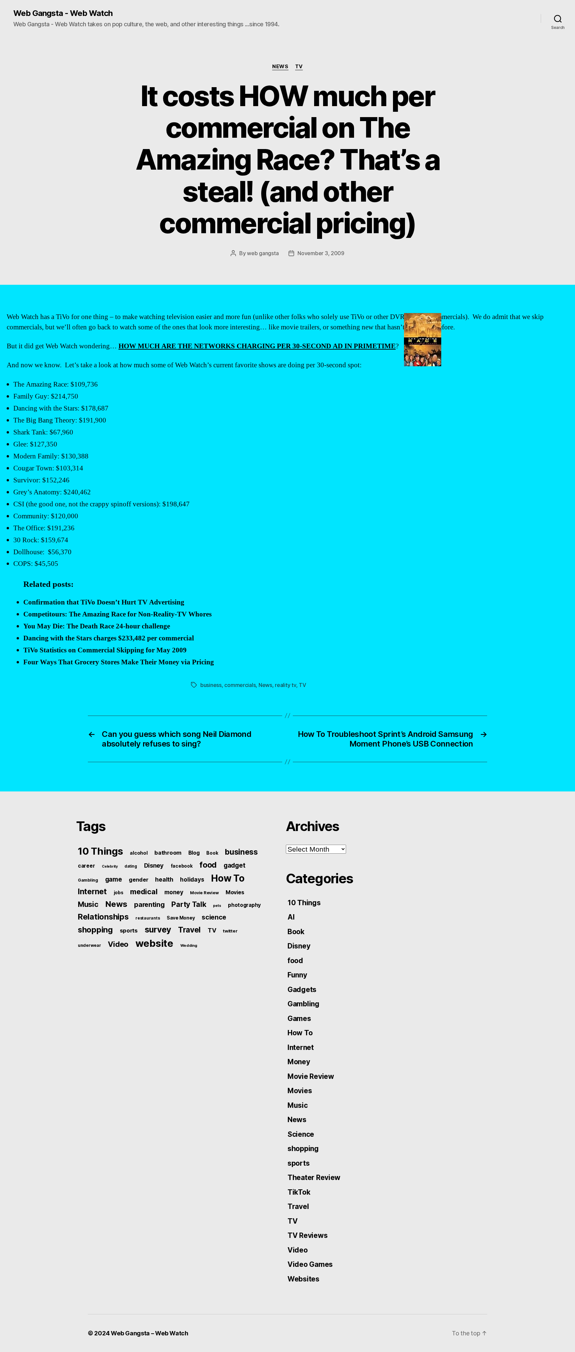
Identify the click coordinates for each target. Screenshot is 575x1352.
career (86, 866)
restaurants (147, 918)
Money (299, 1062)
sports (129, 930)
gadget (234, 865)
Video (118, 944)
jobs (118, 892)
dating (130, 866)
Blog (194, 853)
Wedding (188, 945)
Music (88, 904)
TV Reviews (307, 1235)
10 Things (100, 851)
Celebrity (110, 866)
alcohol (138, 853)
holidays (192, 879)
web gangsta (263, 253)
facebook (182, 866)
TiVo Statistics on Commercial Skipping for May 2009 (105, 650)
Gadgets (302, 989)
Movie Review (204, 892)
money (173, 892)
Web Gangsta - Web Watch (62, 13)
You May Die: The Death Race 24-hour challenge (96, 626)
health (164, 879)
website (154, 943)
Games (299, 1018)
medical (143, 891)
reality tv (285, 685)
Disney (154, 865)
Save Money (181, 918)
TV (299, 67)
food (208, 865)
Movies (235, 892)
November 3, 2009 (320, 253)
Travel (189, 929)
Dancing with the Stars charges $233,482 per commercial (108, 638)
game (113, 879)
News (280, 67)
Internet (92, 891)
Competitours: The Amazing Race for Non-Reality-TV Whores (117, 614)
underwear (89, 945)
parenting (149, 905)
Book (212, 853)
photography (244, 905)
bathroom (167, 852)
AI (291, 917)
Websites (303, 1279)
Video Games (310, 1264)
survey (158, 929)
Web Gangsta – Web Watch (149, 1333)
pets (217, 905)
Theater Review (314, 1177)
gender (138, 879)
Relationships (103, 917)
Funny (297, 975)
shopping (95, 929)
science (214, 917)
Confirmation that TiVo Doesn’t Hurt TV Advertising (103, 602)
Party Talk (188, 904)
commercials (240, 685)
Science (301, 1134)
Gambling (88, 880)
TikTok (299, 1192)
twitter (230, 930)
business (211, 685)
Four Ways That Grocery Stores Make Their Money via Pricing (118, 662)
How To (227, 878)
